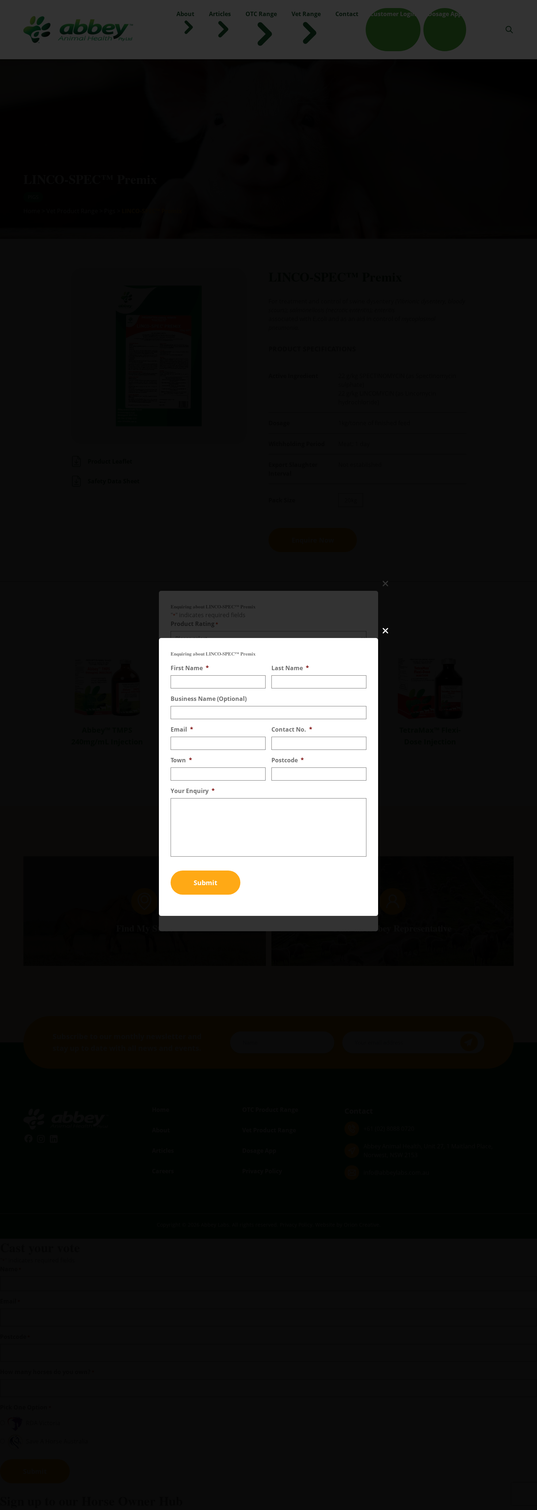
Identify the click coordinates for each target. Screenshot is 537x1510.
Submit (205, 882)
